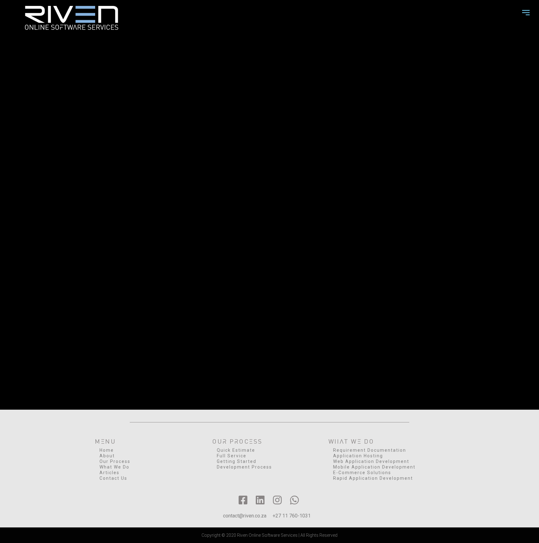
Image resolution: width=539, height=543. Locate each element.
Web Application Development (371, 461)
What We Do (114, 466)
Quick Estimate (236, 450)
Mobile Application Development (374, 466)
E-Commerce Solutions (362, 472)
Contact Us (113, 478)
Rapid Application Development (373, 478)
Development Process (244, 466)
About (107, 455)
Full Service (231, 455)
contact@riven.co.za (244, 516)
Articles (109, 472)
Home (107, 450)
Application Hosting (358, 455)
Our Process (115, 461)
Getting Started (236, 461)
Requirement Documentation (369, 450)
